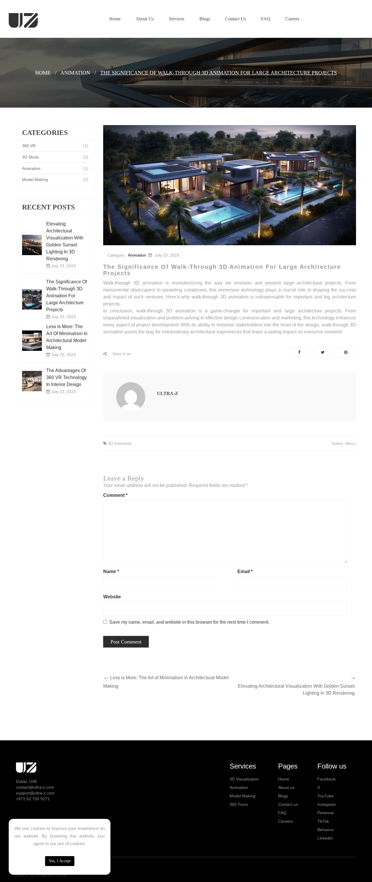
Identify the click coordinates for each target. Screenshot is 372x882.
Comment (115, 495)
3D (110, 443)
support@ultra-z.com (35, 793)
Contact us (288, 804)
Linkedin (325, 838)
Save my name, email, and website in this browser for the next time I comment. (189, 622)
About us (286, 787)
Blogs (283, 796)
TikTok (323, 821)
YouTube (325, 796)
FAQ (282, 812)
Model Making (35, 179)
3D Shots (30, 157)
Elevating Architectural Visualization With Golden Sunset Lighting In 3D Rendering (64, 241)
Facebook (326, 779)
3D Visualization (244, 779)
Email (245, 571)
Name (111, 571)
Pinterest (325, 812)
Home (43, 73)
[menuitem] (115, 19)
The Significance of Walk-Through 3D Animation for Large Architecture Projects (66, 295)
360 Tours (239, 804)
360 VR (29, 145)
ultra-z (167, 393)
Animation (75, 73)
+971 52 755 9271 (33, 798)
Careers (285, 821)
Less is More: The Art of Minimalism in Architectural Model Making (66, 337)
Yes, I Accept (60, 861)
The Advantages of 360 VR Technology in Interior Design (66, 377)
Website (112, 596)
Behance (325, 829)
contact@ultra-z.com (35, 787)
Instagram (326, 804)
